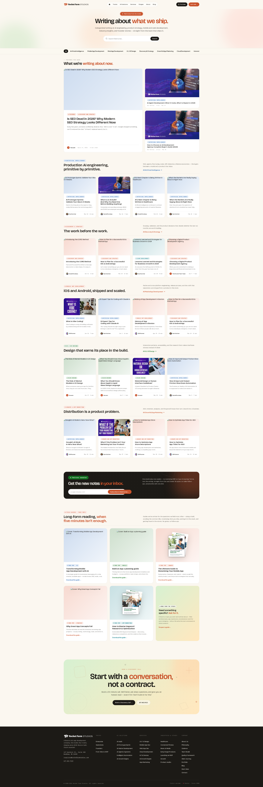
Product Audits (166, 762)
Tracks (115, 4)
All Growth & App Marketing (152, 412)
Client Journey (186, 759)
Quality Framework (188, 755)
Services (133, 4)
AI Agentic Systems (123, 752)
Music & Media (165, 748)
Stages (141, 4)
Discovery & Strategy (146, 51)
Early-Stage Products (168, 752)
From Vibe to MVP (102, 752)
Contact (184, 773)
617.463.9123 (143, 702)
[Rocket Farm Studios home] (76, 4)
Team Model (186, 752)
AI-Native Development (125, 748)
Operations (99, 745)
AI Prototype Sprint (123, 745)
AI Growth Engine (123, 759)
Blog (154, 4)
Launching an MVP (167, 755)
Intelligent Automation (124, 755)
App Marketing (145, 762)
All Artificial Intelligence (151, 170)
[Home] (109, 4)
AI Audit (119, 741)
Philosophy (185, 745)
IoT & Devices (144, 755)
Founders (99, 748)
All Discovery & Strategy (151, 232)
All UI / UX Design (148, 351)
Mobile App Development (95, 51)
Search (154, 38)
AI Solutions (124, 4)
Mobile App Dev (145, 745)
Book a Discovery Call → (124, 702)
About (148, 4)
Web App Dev (144, 748)
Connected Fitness (167, 745)
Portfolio (183, 4)
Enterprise (99, 741)
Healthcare (164, 741)
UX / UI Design (144, 741)
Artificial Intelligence (77, 51)
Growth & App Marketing (165, 51)
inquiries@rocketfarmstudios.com (76, 757)
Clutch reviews (175, 783)
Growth (163, 759)
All (66, 51)
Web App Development (115, 51)
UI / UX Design (131, 51)
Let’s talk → (194, 4)
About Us (185, 741)
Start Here (185, 769)
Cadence (185, 748)
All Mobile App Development (153, 292)
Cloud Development (183, 51)
